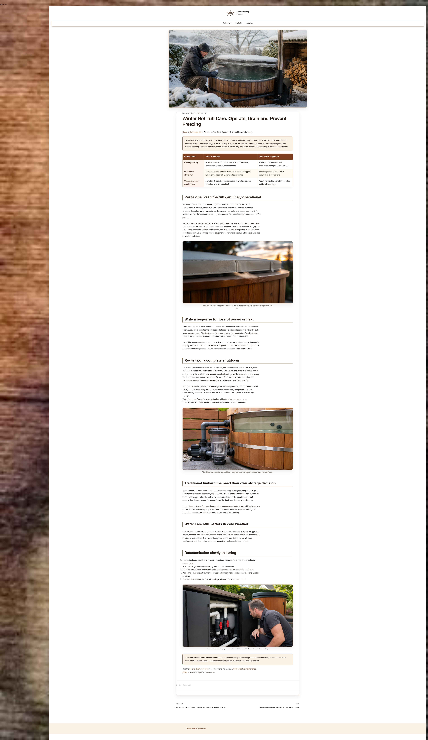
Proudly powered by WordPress (196, 728)
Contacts (239, 23)
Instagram (249, 23)
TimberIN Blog (243, 12)
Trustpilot (3, 5)
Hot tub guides (195, 132)
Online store (227, 23)
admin (204, 113)
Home (184, 132)
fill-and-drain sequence (198, 669)
